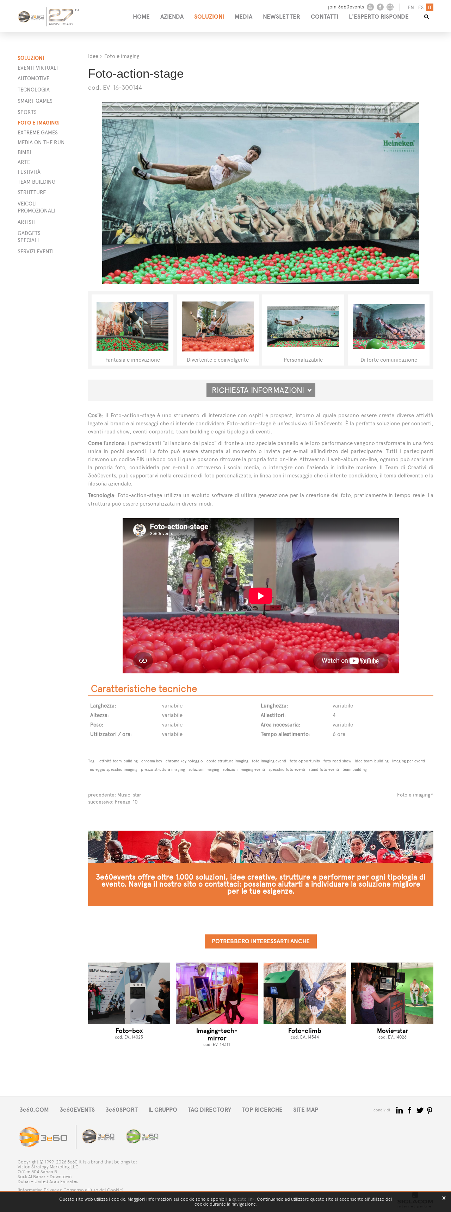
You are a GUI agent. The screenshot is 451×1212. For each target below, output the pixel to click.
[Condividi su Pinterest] (430, 1110)
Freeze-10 (126, 802)
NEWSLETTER (281, 16)
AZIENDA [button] (172, 16)
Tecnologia (34, 89)
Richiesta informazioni (261, 390)
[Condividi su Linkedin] (400, 1110)
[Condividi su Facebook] (410, 1110)
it (430, 8)
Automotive (33, 78)
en (411, 8)
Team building (37, 181)
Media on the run (41, 142)
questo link (243, 1199)
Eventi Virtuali (38, 67)
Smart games (35, 100)
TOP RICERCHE (262, 1109)
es (421, 8)
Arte (24, 162)
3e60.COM (34, 1109)
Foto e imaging (38, 122)
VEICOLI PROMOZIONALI (36, 207)
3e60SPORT (121, 1109)
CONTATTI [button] (324, 16)
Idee (93, 56)
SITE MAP (305, 1109)
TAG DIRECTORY (209, 1109)
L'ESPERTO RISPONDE (379, 16)
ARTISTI (27, 221)
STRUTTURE (32, 192)
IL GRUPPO (162, 1109)
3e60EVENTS (77, 1109)
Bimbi (24, 152)
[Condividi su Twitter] (420, 1110)
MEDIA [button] (243, 16)
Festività (29, 172)
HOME (141, 16)
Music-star (129, 795)
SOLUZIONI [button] (209, 16)
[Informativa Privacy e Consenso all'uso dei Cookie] (70, 1190)
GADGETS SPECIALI (29, 236)
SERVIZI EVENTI (36, 251)
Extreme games (38, 132)
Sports (27, 112)
